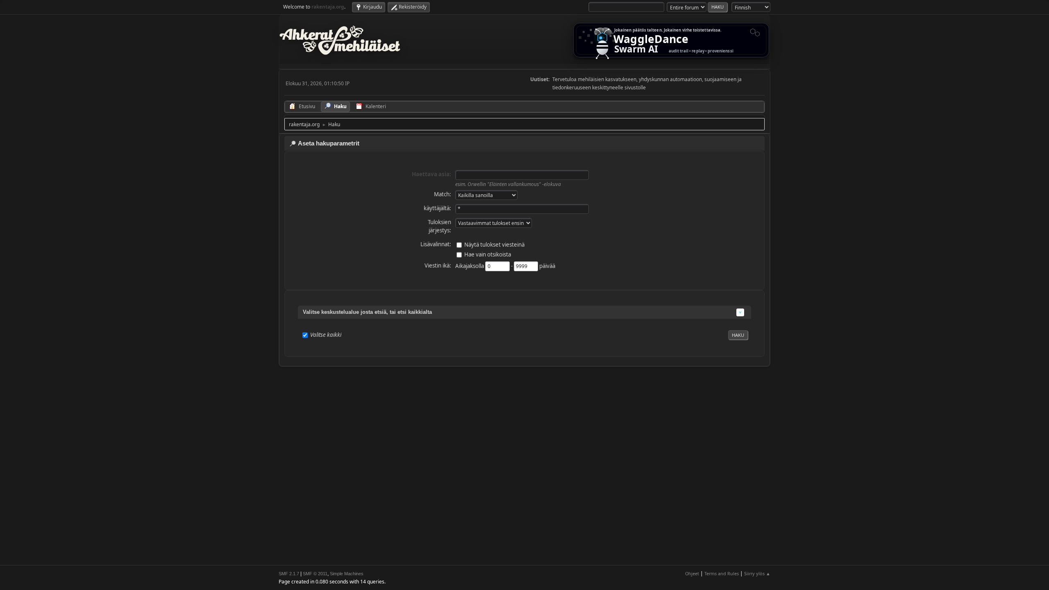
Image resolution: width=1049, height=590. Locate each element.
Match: (442, 194)
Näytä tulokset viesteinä (494, 244)
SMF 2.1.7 (289, 573)
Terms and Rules (721, 573)
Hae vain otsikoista (487, 254)
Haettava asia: (431, 174)
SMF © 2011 (315, 573)
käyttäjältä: (437, 208)
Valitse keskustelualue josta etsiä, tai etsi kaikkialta (367, 312)
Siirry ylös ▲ (757, 573)
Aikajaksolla (470, 265)
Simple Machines (346, 573)
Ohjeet (692, 573)
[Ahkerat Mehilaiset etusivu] (339, 40)
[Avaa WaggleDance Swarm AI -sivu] (671, 40)
